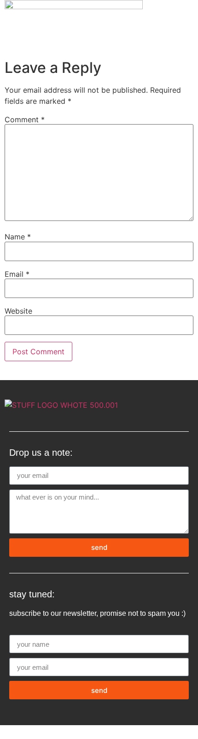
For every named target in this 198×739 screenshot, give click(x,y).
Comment (25, 119)
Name (18, 236)
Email (17, 274)
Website (18, 311)
